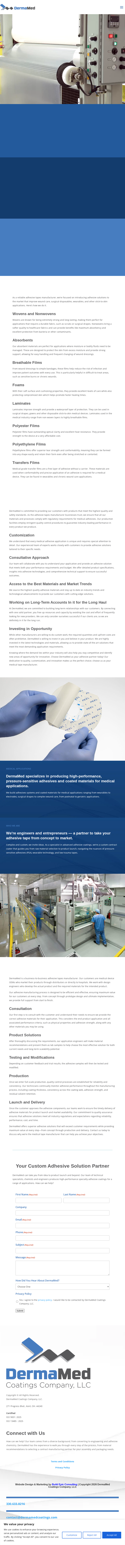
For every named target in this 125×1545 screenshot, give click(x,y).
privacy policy (45, 1299)
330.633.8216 (15, 1504)
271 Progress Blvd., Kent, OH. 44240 (24, 1406)
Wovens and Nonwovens (34, 314)
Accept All (112, 1535)
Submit (20, 1310)
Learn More (18, 808)
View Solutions (23, 263)
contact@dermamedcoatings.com (31, 1517)
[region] (62, 1532)
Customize (71, 1535)
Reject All (92, 1535)
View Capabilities (23, 206)
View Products (22, 144)
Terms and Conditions (62, 1461)
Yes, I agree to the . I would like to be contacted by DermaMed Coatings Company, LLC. (62, 1301)
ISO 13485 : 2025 (14, 1421)
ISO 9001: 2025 (13, 1417)
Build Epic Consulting (64, 1484)
